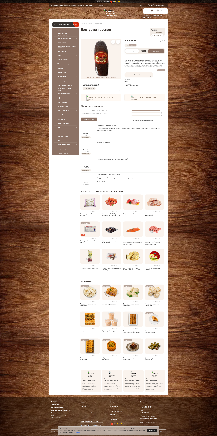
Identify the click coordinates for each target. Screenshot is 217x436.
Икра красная (61, 51)
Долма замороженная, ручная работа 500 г (154, 358)
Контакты (81, 5)
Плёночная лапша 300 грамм (89, 268)
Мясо (59, 55)
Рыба (59, 30)
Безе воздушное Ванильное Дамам (89, 214)
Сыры (59, 127)
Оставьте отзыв (89, 119)
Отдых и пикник (62, 153)
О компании (114, 406)
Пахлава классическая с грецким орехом (152, 331)
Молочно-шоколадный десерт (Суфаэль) (111, 268)
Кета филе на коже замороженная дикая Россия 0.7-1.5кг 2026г (132, 242)
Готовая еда (61, 81)
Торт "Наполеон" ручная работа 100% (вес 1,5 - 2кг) (131, 268)
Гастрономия (61, 76)
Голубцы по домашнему (109, 304)
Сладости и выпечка (64, 144)
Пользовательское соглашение (60, 410)
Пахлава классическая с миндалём (88, 358)
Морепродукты (62, 43)
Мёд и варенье (62, 102)
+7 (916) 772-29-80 (146, 408)
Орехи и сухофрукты (63, 110)
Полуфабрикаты (62, 115)
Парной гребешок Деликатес (111, 331)
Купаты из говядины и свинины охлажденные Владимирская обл (152, 242)
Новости (113, 409)
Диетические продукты (64, 85)
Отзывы (73, 5)
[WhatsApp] (97, 425)
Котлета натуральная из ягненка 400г (152, 214)
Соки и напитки (62, 119)
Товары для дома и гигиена (66, 149)
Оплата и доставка (57, 5)
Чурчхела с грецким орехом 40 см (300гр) (111, 241)
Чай (58, 140)
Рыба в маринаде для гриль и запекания (66, 47)
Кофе (59, 98)
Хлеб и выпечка (62, 132)
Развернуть (160, 70)
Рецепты (67, 5)
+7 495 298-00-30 (89, 88)
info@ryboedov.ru (145, 412)
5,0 (114, 424)
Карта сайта (55, 404)
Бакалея (60, 68)
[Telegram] (91, 425)
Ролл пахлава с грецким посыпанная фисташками (131, 331)
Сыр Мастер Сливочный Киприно (152, 268)
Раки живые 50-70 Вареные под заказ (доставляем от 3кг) (111, 214)
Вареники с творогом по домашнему (131, 304)
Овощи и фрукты (62, 106)
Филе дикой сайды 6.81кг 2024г (88, 241)
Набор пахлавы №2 (86, 331)
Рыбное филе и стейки (64, 38)
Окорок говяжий (128, 214)
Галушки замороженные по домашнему (89, 304)
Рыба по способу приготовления (62, 34)
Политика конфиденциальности (61, 413)
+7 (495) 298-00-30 (157, 5)
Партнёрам (89, 5)
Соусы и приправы (63, 123)
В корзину (156, 51)
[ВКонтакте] (84, 425)
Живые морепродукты (64, 64)
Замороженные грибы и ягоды (64, 89)
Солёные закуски (62, 60)
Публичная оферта (57, 407)
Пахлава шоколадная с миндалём (130, 358)
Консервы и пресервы (64, 93)
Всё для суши (61, 72)
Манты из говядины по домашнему (152, 304)
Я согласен (152, 430)
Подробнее (77, 432)
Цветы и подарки (62, 136)
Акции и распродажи (87, 409)
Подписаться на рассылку (89, 412)
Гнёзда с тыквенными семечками (109, 358)
